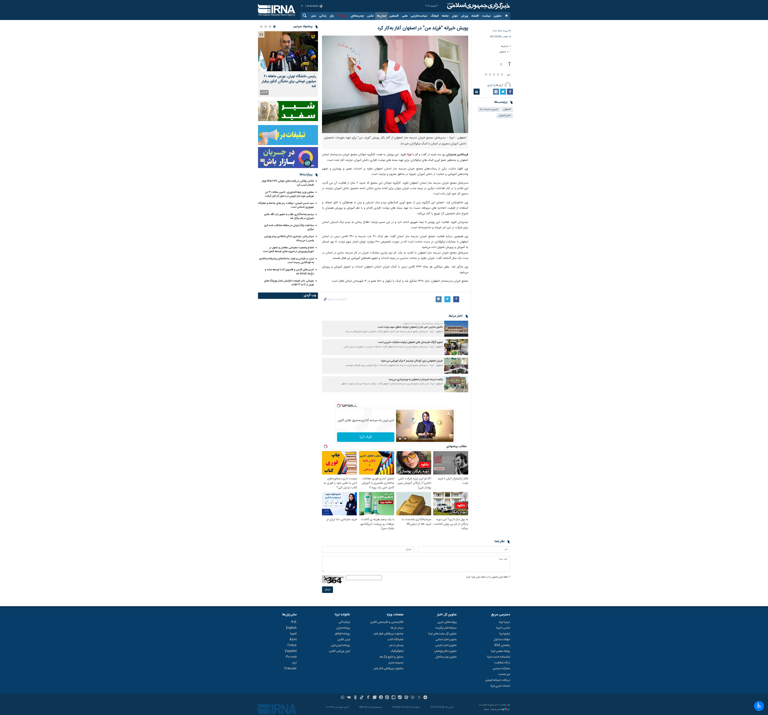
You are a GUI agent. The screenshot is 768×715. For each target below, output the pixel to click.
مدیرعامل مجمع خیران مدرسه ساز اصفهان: (423, 323)
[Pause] (400, 438)
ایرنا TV (340, 16)
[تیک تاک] (361, 698)
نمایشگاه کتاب (395, 639)
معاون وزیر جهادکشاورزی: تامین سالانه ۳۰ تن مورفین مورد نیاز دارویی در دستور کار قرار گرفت (289, 194)
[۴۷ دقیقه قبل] (288, 51)
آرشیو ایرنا (504, 633)
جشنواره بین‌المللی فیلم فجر (388, 633)
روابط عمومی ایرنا (500, 651)
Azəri (293, 639)
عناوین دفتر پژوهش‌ (445, 651)
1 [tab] (274, 26)
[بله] (400, 698)
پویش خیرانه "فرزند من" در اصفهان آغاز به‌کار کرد (422, 28)
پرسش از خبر (396, 645)
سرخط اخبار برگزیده (446, 628)
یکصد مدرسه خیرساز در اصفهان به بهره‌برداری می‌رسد (416, 380)
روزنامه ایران (343, 628)
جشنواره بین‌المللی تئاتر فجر (388, 668)
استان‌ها (381, 16)
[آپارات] (406, 698)
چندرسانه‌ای (357, 16)
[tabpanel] (288, 64)
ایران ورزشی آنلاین (339, 651)
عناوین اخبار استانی (446, 639)
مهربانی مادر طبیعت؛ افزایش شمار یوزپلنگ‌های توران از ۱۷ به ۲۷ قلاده (289, 283)
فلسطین (394, 16)
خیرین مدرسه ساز (489, 109)
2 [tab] (270, 26)
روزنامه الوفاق (342, 633)
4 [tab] (261, 26)
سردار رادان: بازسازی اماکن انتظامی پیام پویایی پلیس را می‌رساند (289, 238)
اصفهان (502, 52)
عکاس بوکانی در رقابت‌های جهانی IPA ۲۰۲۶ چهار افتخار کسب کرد (288, 183)
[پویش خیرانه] (395, 84)
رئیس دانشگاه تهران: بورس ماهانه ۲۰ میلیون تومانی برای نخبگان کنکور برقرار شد (289, 81)
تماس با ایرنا (503, 628)
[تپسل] (339, 406)
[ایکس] (419, 698)
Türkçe (292, 645)
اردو (294, 662)
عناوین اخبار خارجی (446, 645)
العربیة (293, 633)
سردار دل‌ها (397, 628)
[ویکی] (349, 698)
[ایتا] (387, 698)
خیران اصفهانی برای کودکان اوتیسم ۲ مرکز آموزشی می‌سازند (412, 361)
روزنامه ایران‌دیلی (340, 645)
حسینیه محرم (395, 662)
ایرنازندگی (344, 622)
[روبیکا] (412, 698)
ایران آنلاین (344, 639)
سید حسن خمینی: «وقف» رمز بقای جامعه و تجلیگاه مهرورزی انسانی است (286, 205)
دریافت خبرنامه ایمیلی (497, 680)
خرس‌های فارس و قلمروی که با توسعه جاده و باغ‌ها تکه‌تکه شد (289, 271)
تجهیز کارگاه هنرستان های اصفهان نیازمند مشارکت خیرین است (410, 342)
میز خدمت (504, 674)
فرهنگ (434, 16)
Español (291, 651)
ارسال (327, 590)
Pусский (291, 657)
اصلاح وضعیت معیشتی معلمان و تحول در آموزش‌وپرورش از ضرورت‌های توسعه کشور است (288, 249)
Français (290, 668)
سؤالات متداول (502, 639)
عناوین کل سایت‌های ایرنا (442, 633)
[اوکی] (355, 698)
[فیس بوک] (368, 698)
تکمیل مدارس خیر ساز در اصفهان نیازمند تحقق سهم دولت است (410, 327)
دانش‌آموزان (504, 115)
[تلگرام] (425, 698)
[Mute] (405, 438)
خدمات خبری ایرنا (500, 686)
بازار (332, 16)
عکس (370, 16)
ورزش (464, 16)
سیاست (486, 16)
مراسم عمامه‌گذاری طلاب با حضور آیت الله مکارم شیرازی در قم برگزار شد (289, 216)
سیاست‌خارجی (419, 16)
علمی (405, 16)
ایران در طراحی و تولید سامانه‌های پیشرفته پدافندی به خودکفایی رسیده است (286, 260)
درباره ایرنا (504, 622)
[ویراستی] (374, 698)
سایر (313, 16)
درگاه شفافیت (502, 662)
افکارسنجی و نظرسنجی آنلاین (386, 622)
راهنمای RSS (502, 645)
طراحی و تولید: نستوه (493, 709)
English (291, 628)
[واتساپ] (342, 698)
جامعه (445, 16)
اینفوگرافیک (396, 651)
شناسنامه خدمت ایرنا (498, 657)
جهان (455, 16)
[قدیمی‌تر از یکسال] (456, 329)
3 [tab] (265, 26)
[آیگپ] (393, 698)
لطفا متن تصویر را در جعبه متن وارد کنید (488, 577)
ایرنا (478, 6)
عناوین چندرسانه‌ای (446, 657)
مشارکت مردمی (501, 668)
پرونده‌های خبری (447, 622)
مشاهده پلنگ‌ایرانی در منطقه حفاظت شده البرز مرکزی (289, 227)
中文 (294, 622)
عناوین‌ (497, 16)
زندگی (322, 16)
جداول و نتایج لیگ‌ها (391, 657)
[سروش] (381, 698)
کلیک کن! (366, 437)
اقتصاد (475, 16)
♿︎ (759, 705)
